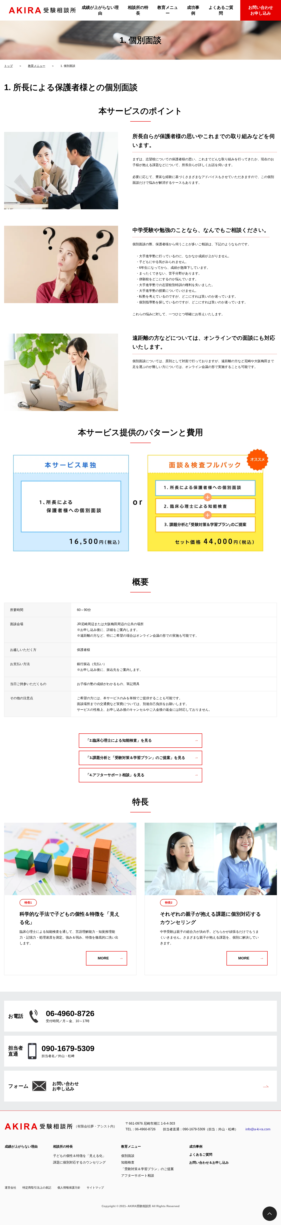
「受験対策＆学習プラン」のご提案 (147, 1169)
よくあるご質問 (221, 10)
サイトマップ (95, 1187)
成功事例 (193, 10)
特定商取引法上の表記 (36, 1187)
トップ (8, 65)
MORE (103, 958)
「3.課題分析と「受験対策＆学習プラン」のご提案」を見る (135, 758)
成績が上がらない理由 (100, 10)
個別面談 (127, 1156)
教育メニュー (167, 10)
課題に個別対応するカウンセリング (79, 1162)
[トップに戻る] (269, 1213)
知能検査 (127, 1162)
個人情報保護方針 (68, 1187)
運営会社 (10, 1187)
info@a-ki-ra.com (257, 1129)
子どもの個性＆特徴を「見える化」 (79, 1156)
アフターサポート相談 (137, 1175)
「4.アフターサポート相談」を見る (115, 775)
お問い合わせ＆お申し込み (209, 1162)
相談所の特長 (138, 10)
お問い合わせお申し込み (260, 10)
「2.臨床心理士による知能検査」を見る (119, 740)
